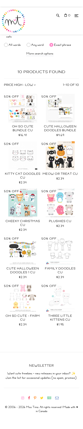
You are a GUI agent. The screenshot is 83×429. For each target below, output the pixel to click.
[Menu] (76, 15)
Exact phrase (62, 45)
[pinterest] (36, 398)
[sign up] (50, 398)
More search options (39, 53)
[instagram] (24, 398)
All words (15, 45)
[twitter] (43, 398)
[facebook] (30, 398)
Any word (37, 45)
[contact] (58, 398)
